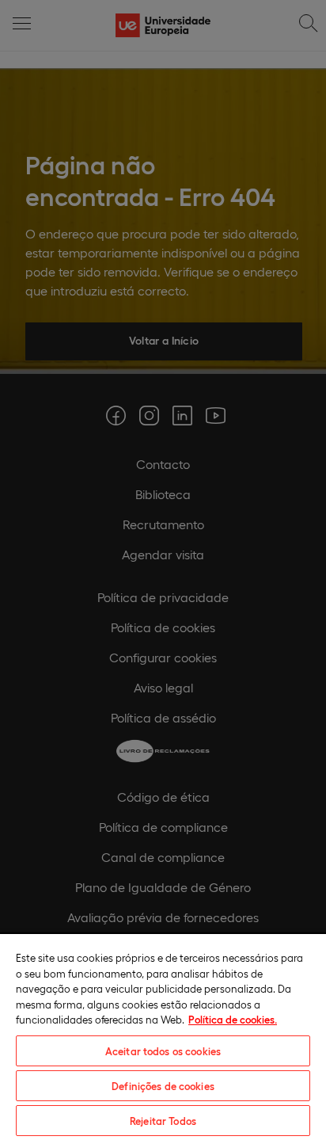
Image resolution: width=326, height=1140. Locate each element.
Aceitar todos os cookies (163, 1051)
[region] (163, 1036)
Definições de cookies (163, 1086)
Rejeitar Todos (163, 1121)
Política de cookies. (232, 1019)
